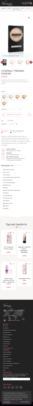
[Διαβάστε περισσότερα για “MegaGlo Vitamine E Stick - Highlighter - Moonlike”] (26, 232)
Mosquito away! (7, 203)
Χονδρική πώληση (7, 352)
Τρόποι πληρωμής (7, 361)
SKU (2, 120)
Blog (4, 370)
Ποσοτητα (4, 109)
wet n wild (16, 8)
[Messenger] (21, 387)
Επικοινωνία (5, 356)
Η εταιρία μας (6, 349)
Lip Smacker (6, 175)
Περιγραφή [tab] (4, 131)
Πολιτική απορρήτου (25, 401)
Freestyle (5, 208)
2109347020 (11, 315)
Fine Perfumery (7, 198)
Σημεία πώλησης (6, 354)
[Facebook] (4, 387)
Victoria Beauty (7, 195)
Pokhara (5, 188)
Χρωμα (3, 91)
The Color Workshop (9, 182)
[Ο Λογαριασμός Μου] (25, 3)
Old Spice (6, 193)
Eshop (9, 8)
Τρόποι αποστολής (7, 358)
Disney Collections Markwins (11, 190)
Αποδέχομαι (6, 402)
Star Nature (6, 201)
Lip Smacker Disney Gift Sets (11, 177)
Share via (4, 124)
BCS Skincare (7, 185)
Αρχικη (3, 8)
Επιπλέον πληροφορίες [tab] (17, 131)
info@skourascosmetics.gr (14, 320)
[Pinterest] (17, 387)
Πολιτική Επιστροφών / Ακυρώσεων (11, 363)
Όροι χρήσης (6, 367)
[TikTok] (13, 387)
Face (22, 8)
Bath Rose (6, 206)
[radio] (5, 97)
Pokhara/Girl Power (7, 339)
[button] (28, 3)
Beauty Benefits (7, 180)
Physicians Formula (8, 170)
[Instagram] (8, 387)
